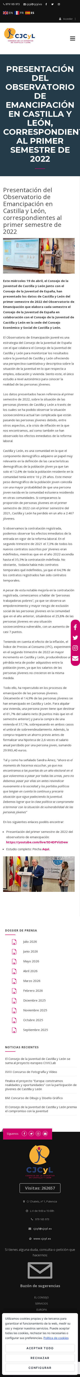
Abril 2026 (30, 971)
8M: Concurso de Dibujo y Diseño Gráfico (34, 1098)
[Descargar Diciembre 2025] (14, 1000)
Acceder (68, 18)
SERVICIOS (41, 1303)
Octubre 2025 (33, 1020)
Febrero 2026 (33, 990)
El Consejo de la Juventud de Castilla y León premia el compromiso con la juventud (41, 1109)
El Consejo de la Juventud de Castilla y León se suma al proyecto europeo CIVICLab (37, 1061)
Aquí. (46, 849)
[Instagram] (75, 648)
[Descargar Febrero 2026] (14, 991)
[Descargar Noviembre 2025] (14, 1010)
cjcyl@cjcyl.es (34, 4)
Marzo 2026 (31, 981)
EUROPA (42, 1309)
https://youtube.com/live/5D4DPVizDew (37, 842)
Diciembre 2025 (34, 1000)
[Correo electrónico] (75, 658)
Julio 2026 (30, 941)
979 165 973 (13, 4)
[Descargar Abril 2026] (14, 971)
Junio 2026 (30, 951)
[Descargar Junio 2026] (14, 951)
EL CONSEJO (41, 1297)
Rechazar (40, 1358)
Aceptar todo (40, 1348)
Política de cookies (56, 1338)
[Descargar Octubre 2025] (14, 1020)
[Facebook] (75, 627)
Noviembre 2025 (35, 1010)
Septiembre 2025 (35, 1030)
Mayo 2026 (31, 961)
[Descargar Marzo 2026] (14, 981)
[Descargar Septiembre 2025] (14, 1030)
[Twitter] (75, 637)
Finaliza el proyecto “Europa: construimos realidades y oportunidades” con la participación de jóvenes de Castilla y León (41, 1085)
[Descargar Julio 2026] (14, 942)
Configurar (40, 1367)
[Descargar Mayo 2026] (14, 961)
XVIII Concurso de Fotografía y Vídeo (31, 1072)
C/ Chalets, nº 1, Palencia (42, 1201)
